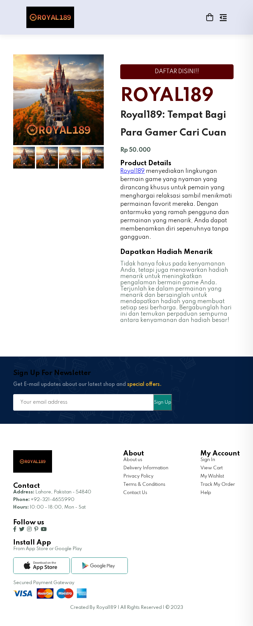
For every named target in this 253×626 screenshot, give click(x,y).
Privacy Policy (138, 476)
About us (132, 459)
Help (205, 492)
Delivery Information (145, 468)
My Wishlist (212, 476)
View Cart (211, 468)
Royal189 (132, 171)
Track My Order (217, 484)
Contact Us (135, 492)
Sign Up (162, 402)
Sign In (207, 459)
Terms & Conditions (144, 484)
